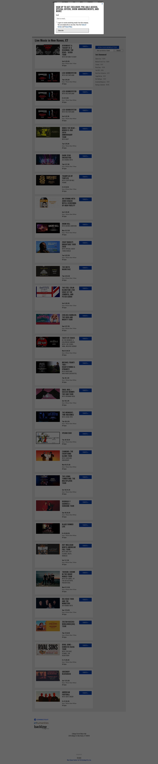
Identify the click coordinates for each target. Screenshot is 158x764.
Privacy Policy (68, 27)
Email (57, 15)
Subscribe (61, 30)
